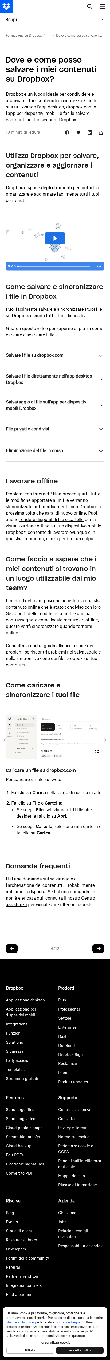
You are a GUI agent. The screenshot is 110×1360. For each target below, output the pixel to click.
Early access (17, 1060)
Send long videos (21, 1118)
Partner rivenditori (22, 1276)
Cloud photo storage (24, 1127)
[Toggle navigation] (103, 6)
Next (105, 739)
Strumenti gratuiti (22, 1078)
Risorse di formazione (77, 1185)
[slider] (54, 266)
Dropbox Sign (70, 1054)
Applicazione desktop (25, 1000)
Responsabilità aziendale (81, 1246)
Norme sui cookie (73, 1136)
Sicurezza (14, 1051)
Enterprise (67, 1027)
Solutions (14, 1042)
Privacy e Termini (73, 1127)
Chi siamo (67, 1212)
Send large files (20, 1109)
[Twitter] (78, 132)
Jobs (62, 1221)
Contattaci (68, 1118)
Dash (63, 1036)
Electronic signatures (25, 1164)
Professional (69, 1009)
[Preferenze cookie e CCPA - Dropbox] (55, 1332)
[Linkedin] (90, 132)
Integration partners (24, 1285)
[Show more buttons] (99, 266)
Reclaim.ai (67, 1063)
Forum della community (27, 1258)
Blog (10, 1212)
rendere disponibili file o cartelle (51, 519)
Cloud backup (19, 1146)
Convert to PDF (19, 1173)
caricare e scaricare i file (30, 334)
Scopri (11, 19)
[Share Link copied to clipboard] (101, 132)
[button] (49, 35)
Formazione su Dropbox (24, 35)
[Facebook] (67, 132)
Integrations (17, 1024)
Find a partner (19, 1294)
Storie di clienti (19, 1231)
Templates (15, 1069)
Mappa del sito (71, 1176)
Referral (13, 1267)
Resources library (21, 1240)
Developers (16, 1249)
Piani (62, 1072)
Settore (64, 1018)
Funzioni (14, 1033)
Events (12, 1221)
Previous (5, 739)
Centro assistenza (74, 1109)
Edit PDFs (15, 1155)
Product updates (73, 1081)
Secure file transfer (23, 1136)
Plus (62, 1000)
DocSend (66, 1045)
